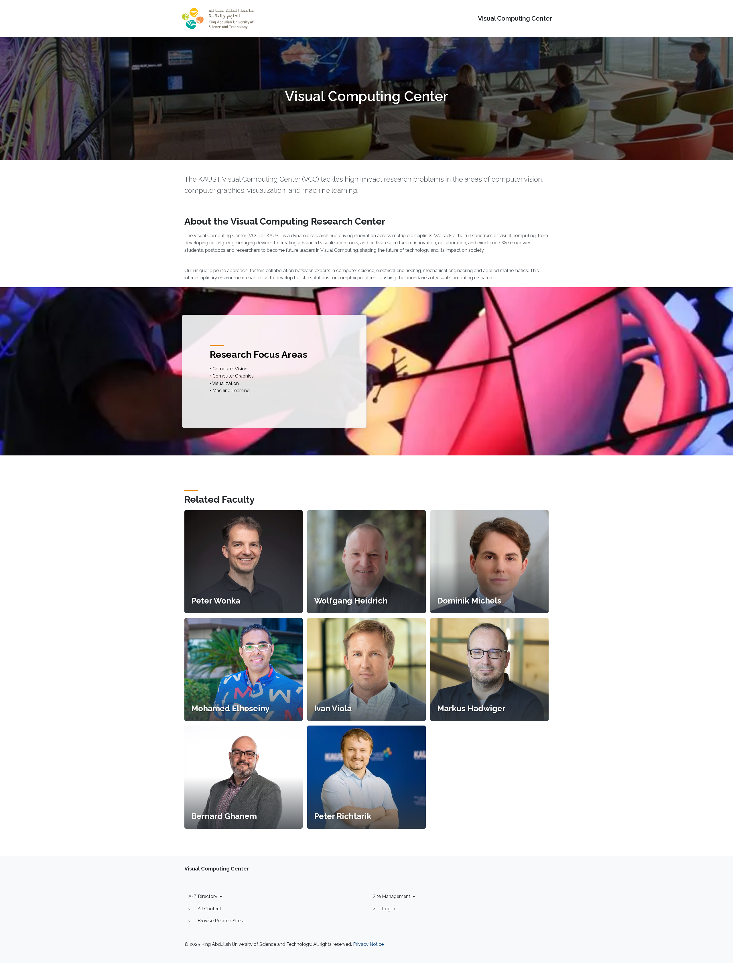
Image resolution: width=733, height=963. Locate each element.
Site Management (391, 896)
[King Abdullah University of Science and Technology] (217, 18)
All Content (209, 908)
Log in (388, 908)
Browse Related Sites (220, 920)
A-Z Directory (202, 896)
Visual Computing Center (515, 18)
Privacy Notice (368, 944)
